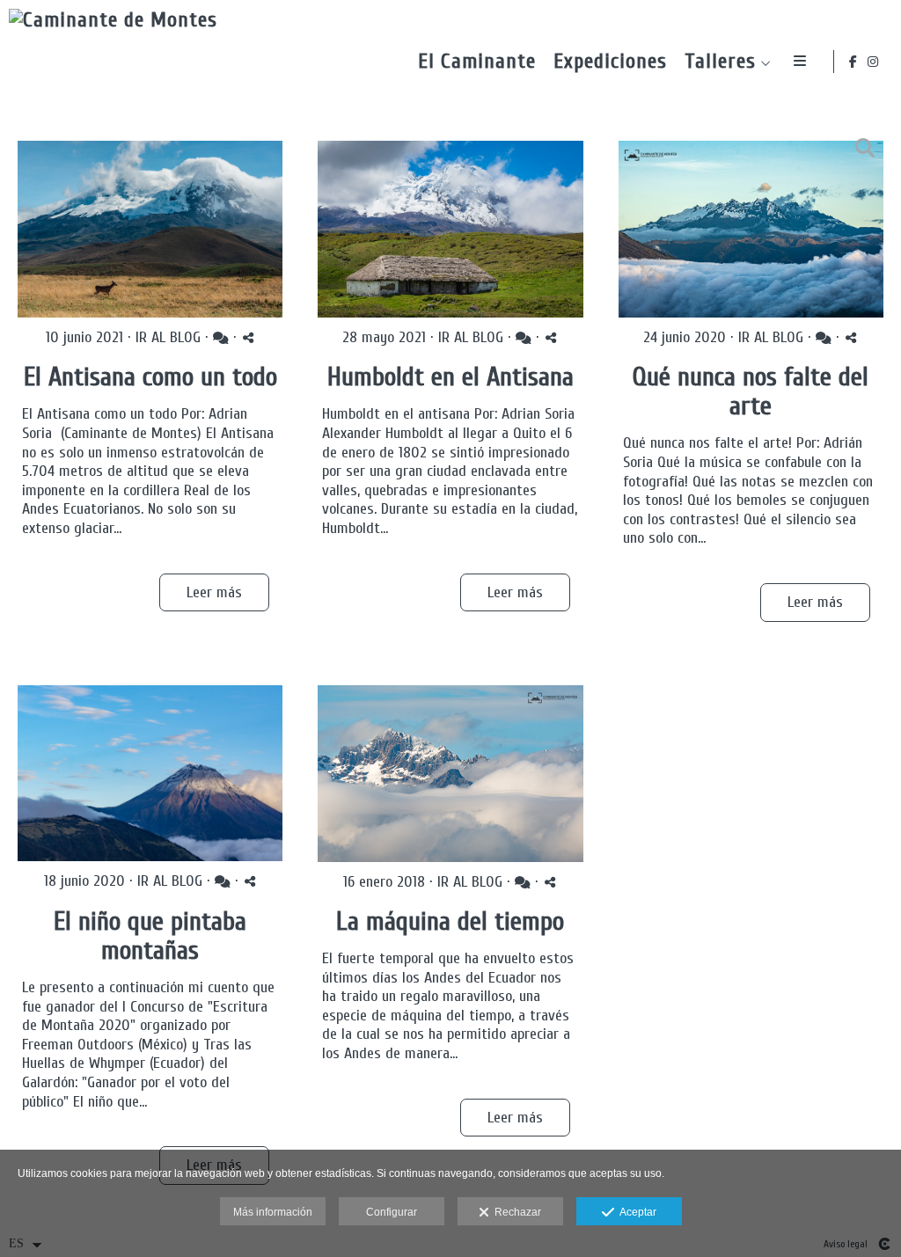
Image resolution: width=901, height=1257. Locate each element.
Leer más (214, 592)
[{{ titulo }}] (150, 229)
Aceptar (635, 1212)
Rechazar (515, 1212)
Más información (272, 1212)
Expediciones (610, 61)
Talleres (720, 61)
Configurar (391, 1212)
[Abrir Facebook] (853, 61)
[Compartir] (248, 337)
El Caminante (477, 61)
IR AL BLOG (168, 337)
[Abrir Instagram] (874, 61)
